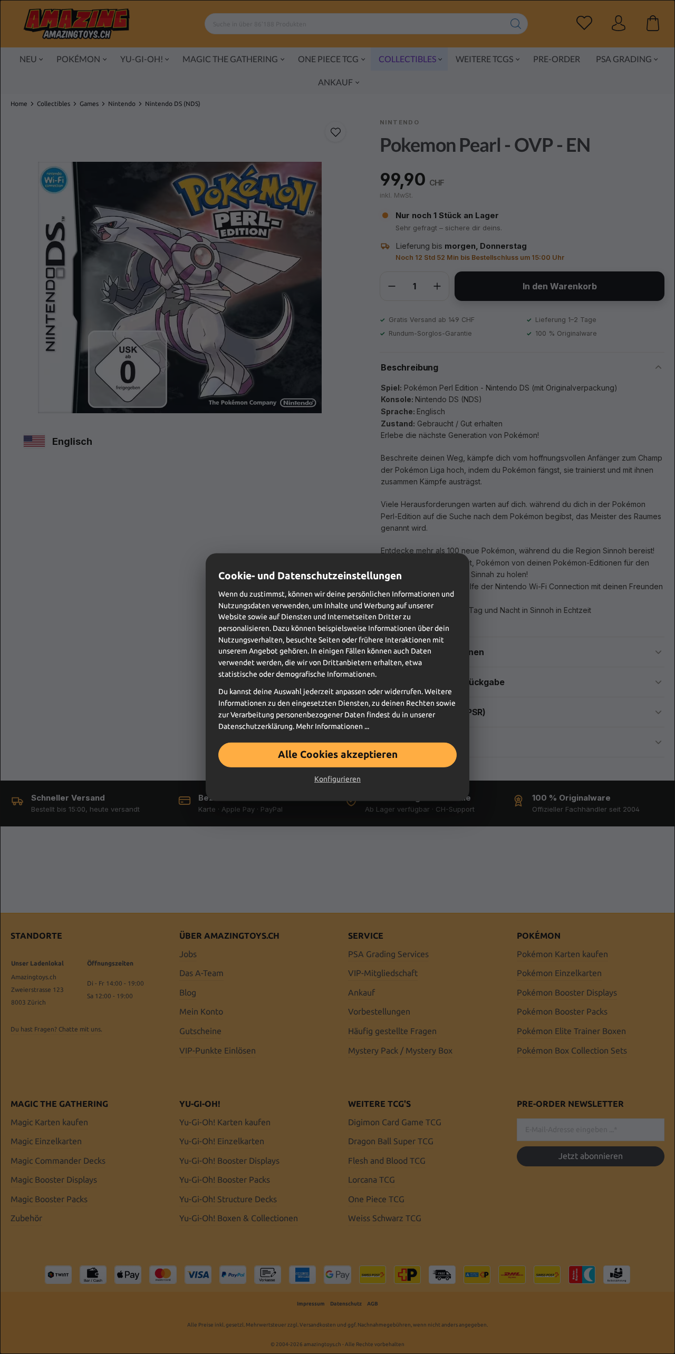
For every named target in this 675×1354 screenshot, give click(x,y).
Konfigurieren (337, 779)
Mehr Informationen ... (332, 726)
